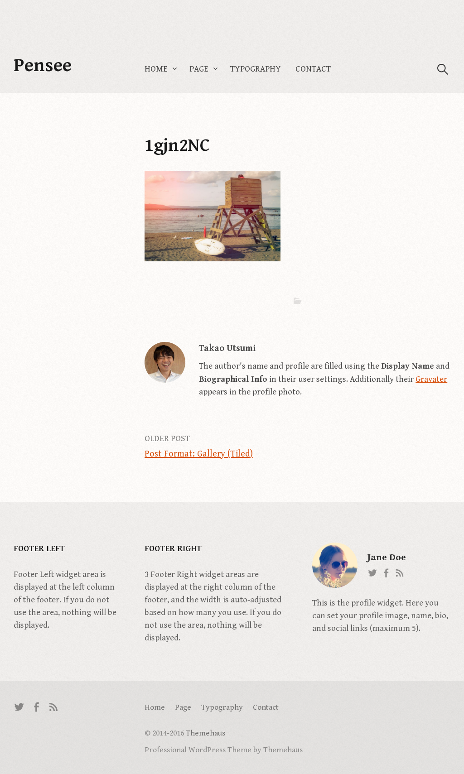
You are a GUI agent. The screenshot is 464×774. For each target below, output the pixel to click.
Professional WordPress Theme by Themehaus (224, 750)
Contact (313, 69)
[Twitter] (19, 707)
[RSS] (54, 707)
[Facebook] (37, 707)
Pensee (43, 65)
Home (156, 69)
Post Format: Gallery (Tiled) (199, 454)
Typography (255, 69)
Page (198, 69)
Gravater (431, 379)
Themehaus (205, 733)
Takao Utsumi (227, 348)
